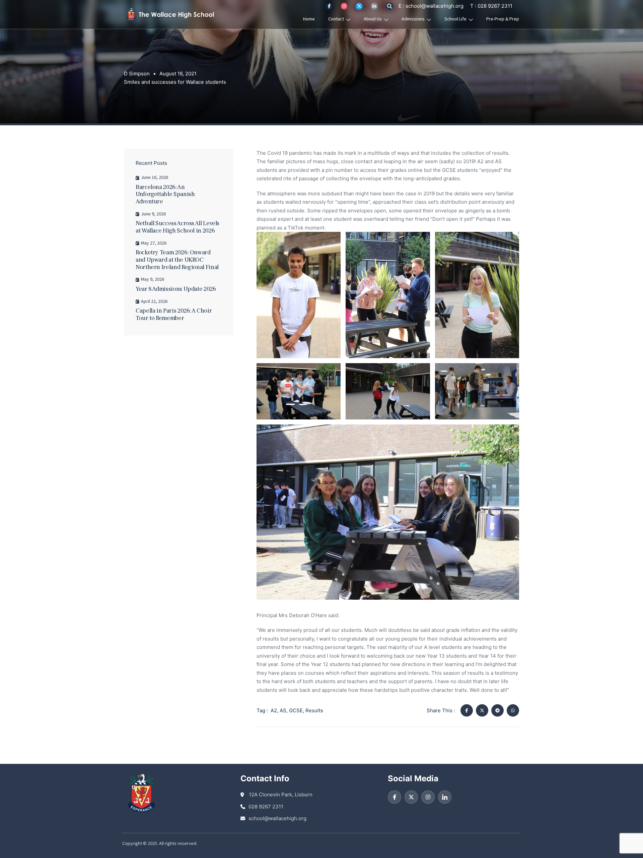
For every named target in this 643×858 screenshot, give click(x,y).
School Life (455, 19)
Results (314, 710)
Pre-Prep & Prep (502, 19)
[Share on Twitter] (482, 710)
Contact (336, 19)
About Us (373, 19)
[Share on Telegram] (497, 710)
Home (309, 19)
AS (283, 710)
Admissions (413, 19)
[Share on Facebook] (466, 710)
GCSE (296, 710)
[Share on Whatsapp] (513, 710)
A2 (274, 710)
